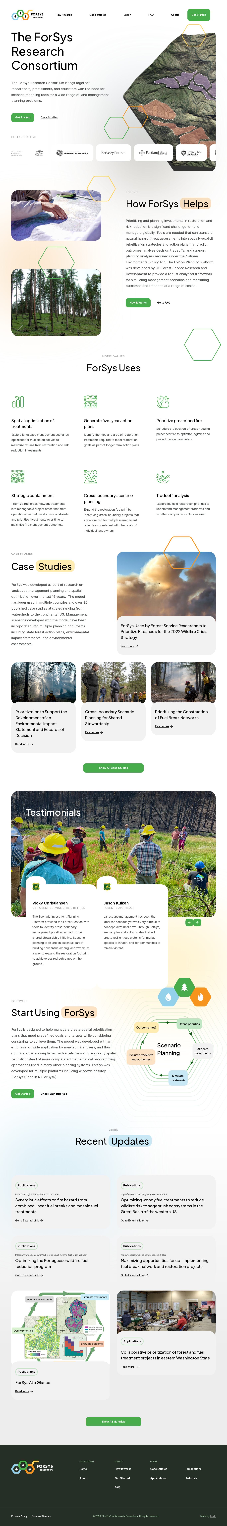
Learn (127, 14)
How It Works (138, 302)
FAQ (151, 14)
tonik (213, 1516)
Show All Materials (113, 1421)
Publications (194, 1469)
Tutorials (191, 1478)
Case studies (97, 14)
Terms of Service (41, 1516)
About (175, 14)
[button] (189, 923)
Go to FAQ (163, 302)
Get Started (198, 14)
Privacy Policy (19, 1516)
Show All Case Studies (113, 767)
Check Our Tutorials (54, 1093)
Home (83, 1469)
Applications (158, 1478)
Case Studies (49, 117)
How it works (64, 14)
